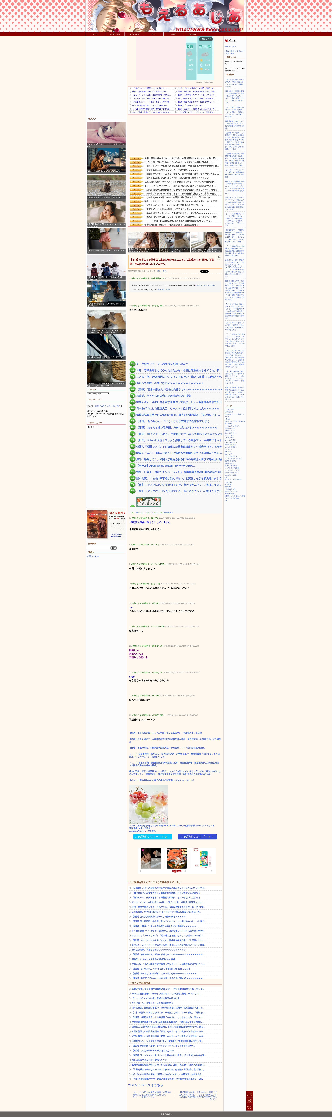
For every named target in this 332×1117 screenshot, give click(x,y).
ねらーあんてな (230, 440)
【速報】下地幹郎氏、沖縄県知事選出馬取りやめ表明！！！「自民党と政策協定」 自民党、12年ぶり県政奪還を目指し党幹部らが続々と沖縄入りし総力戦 (235, 159)
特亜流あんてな (230, 463)
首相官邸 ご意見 (230, 46)
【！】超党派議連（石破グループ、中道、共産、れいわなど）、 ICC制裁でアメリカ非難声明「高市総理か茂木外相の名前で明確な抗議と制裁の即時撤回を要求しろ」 (234, 311)
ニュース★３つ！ (231, 433)
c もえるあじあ (166, 1114)
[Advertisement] (106, 77)
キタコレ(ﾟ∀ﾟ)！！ (231, 447)
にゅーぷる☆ (229, 438)
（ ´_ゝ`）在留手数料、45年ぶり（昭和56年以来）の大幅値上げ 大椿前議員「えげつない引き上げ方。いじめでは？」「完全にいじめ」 (174, 755)
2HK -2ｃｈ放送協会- (232, 498)
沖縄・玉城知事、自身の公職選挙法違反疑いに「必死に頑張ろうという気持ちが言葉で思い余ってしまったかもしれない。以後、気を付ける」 (234, 393)
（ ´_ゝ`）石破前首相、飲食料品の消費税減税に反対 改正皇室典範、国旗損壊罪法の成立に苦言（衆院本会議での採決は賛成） (174, 764)
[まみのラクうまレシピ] (145, 505)
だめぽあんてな (230, 431)
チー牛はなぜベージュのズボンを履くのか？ (162, 364)
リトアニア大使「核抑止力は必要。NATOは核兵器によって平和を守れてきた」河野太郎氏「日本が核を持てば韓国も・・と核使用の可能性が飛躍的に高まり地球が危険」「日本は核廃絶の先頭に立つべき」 (234, 359)
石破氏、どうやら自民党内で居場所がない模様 (163, 395)
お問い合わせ (93, 556)
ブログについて (114, 34)
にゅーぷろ (228, 454)
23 (219, 257)
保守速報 (228, 487)
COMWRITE (249, 1094)
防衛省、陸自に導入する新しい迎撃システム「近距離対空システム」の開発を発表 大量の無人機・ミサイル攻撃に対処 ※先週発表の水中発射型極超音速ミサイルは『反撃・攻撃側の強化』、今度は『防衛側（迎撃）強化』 (234, 290)
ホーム (95, 34)
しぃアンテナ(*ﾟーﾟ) (232, 468)
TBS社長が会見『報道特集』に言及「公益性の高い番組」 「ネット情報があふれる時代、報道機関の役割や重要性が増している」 (198, 1094)
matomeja (228, 482)
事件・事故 (161, 271)
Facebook (192, 34)
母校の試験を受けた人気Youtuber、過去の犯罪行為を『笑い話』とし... (178, 414)
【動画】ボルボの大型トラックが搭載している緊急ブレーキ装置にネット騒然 (178, 440)
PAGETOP (249, 1107)
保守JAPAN (229, 412)
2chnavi (227, 419)
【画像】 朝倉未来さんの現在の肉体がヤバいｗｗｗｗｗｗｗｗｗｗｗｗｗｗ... (178, 389)
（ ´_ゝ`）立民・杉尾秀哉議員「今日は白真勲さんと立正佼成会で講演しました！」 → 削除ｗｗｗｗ (152, 1094)
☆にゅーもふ (229, 435)
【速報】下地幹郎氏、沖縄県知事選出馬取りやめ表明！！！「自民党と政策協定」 (167, 748)
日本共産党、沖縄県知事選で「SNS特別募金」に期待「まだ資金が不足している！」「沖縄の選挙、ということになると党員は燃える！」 (234, 97)
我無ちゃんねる (230, 428)
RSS (153, 34)
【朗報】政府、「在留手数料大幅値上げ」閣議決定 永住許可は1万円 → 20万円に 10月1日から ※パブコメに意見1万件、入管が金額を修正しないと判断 (234, 236)
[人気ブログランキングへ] (230, 42)
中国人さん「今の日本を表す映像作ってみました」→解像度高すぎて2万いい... (178, 402)
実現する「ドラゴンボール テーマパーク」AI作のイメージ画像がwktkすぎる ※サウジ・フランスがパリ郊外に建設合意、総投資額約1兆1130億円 (234, 203)
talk (226, 501)
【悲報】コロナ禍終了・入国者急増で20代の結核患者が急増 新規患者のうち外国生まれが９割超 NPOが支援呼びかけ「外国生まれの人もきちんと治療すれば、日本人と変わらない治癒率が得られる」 (234, 141)
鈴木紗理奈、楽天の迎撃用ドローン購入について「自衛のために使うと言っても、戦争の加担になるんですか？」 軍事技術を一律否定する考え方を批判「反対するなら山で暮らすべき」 (174, 772)
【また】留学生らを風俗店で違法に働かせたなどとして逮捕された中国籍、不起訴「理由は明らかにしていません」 (172, 261)
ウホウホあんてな (231, 442)
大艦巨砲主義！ (230, 494)
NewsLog (228, 452)
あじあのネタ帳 (230, 489)
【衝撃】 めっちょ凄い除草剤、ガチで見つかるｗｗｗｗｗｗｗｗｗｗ (176, 427)
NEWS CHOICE (230, 461)
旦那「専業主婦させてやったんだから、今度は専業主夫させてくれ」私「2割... (178, 370)
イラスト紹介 (134, 34)
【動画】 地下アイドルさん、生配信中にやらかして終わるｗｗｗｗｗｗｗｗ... (178, 433)
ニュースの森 (229, 410)
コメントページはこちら (145, 1085)
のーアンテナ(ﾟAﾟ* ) (232, 473)
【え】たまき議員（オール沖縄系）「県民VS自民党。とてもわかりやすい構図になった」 (234, 83)
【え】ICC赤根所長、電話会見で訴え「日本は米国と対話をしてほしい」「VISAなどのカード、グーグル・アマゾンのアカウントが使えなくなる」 (234, 377)
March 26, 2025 (164, 289)
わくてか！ (228, 449)
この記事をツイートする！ (152, 836)
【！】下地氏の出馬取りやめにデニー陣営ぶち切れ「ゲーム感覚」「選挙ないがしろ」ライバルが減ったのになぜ (234, 112)
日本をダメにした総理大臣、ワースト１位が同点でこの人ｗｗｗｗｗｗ (177, 408)
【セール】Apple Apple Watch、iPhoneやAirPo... (166, 465)
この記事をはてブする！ (197, 836)
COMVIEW (249, 1101)
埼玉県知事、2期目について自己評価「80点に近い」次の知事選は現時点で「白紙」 (234, 124)
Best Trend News (231, 466)
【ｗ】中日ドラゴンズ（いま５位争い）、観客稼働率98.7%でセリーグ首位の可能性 (234, 173)
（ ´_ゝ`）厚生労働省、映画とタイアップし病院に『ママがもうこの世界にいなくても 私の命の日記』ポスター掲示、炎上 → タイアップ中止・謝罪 (235, 340)
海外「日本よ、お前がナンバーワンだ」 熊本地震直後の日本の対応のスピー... (178, 472)
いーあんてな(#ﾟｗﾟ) (232, 426)
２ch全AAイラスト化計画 (107, 406)
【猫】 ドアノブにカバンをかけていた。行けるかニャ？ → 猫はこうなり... (178, 484)
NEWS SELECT (230, 445)
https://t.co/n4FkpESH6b (205, 285)
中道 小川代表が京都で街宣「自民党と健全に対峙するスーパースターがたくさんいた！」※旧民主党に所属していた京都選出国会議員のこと (234, 187)
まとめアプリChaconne (233, 480)
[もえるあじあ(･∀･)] (166, 16)
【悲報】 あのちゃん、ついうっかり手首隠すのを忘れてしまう (173, 421)
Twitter (173, 34)
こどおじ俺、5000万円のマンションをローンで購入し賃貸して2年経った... (178, 376)
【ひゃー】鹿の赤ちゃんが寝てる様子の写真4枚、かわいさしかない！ (162, 780)
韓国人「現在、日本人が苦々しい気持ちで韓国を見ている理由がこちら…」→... (178, 453)
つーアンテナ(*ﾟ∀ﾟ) (232, 470)
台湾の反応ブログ (231, 491)
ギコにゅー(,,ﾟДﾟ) (231, 475)
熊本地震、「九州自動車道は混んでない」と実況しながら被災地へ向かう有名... (178, 478)
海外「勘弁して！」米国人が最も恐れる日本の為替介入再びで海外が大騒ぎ (178, 459)
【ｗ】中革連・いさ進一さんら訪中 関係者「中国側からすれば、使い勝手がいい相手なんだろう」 (234, 326)
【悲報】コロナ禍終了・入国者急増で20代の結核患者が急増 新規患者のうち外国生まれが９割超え (175, 740)
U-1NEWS (228, 484)
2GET (227, 477)
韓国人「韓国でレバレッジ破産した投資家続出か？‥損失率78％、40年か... (178, 446)
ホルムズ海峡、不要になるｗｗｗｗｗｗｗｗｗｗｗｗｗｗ (170, 383)
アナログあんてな (231, 456)
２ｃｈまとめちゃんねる (233, 459)
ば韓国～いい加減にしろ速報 (235, 496)
